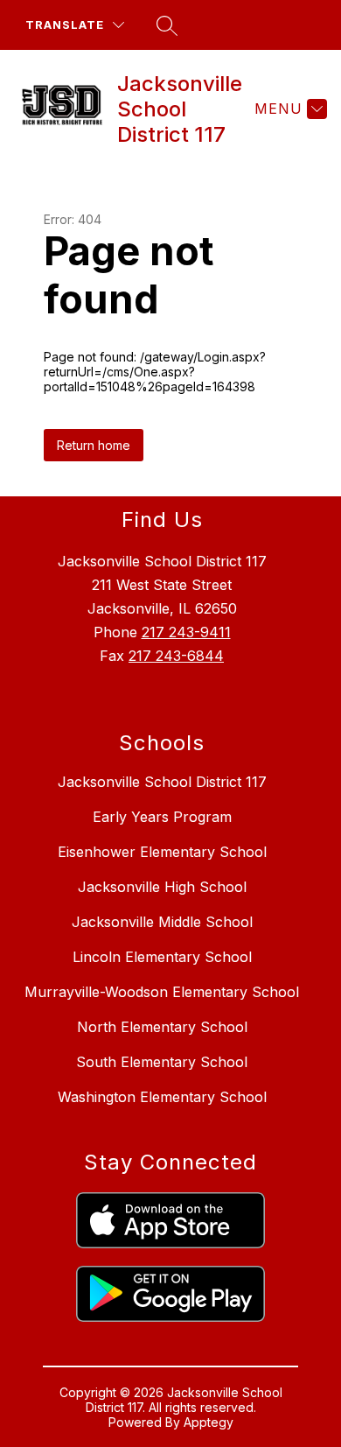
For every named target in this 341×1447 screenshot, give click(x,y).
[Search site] (167, 25)
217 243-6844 (176, 655)
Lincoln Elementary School (162, 957)
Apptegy (208, 1422)
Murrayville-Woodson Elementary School (161, 992)
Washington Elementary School (162, 1097)
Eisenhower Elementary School (162, 851)
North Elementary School (162, 1027)
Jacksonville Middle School (162, 922)
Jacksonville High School (162, 887)
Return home (93, 445)
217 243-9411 (186, 632)
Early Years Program (162, 816)
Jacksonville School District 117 (162, 781)
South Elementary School (161, 1062)
